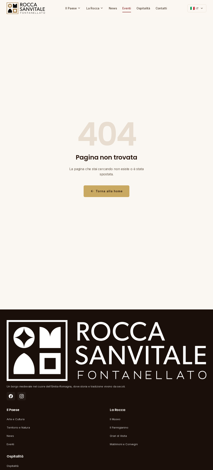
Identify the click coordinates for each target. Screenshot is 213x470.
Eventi (126, 8)
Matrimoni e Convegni (124, 444)
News (113, 8)
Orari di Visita (118, 435)
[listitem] (11, 396)
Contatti (161, 8)
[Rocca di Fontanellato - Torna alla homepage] (26, 8)
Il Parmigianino (119, 427)
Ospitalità (143, 8)
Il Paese (73, 8)
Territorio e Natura (18, 427)
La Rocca (95, 8)
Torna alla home (106, 191)
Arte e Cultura (16, 419)
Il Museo (115, 419)
